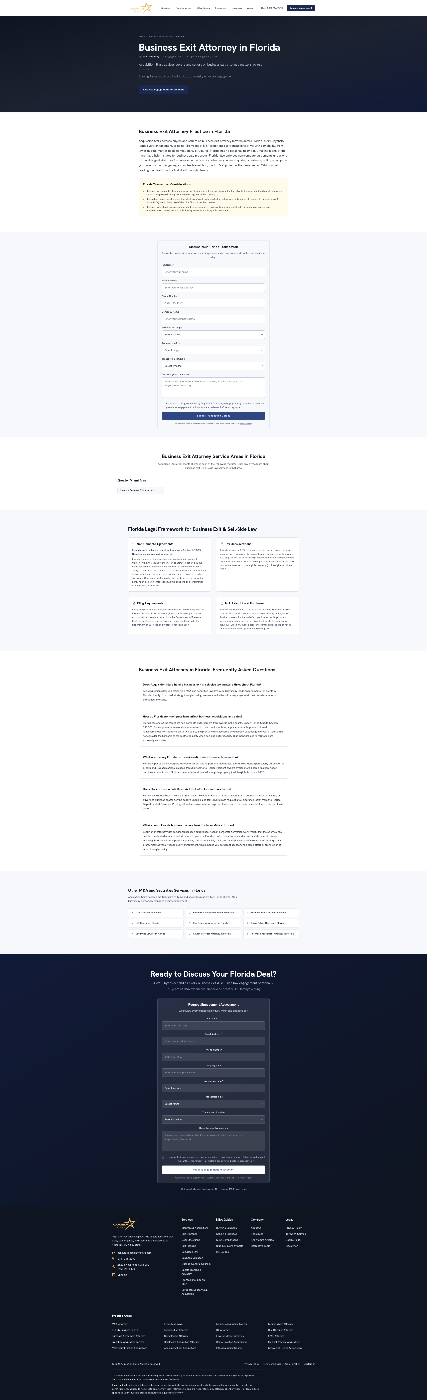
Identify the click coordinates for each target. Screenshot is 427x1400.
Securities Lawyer (173, 1324)
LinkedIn (122, 1274)
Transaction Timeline (173, 358)
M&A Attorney (120, 1324)
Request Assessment (301, 7)
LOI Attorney (223, 1330)
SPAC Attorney (276, 1336)
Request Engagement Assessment (163, 89)
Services (165, 7)
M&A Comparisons (227, 1240)
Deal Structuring (190, 1240)
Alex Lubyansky (151, 56)
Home (142, 36)
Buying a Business (226, 1228)
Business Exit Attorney (160, 36)
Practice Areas (183, 7)
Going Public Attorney (176, 1336)
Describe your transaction (176, 374)
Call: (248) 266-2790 (272, 7)
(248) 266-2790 (126, 1258)
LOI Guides (222, 1252)
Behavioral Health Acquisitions (285, 1348)
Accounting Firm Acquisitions (180, 1348)
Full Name (168, 264)
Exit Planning (188, 1246)
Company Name (170, 311)
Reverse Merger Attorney (230, 1336)
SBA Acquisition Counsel (229, 1348)
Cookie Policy (293, 1240)
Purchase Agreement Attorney (129, 1336)
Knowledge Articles (262, 1240)
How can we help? (172, 327)
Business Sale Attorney (280, 1324)
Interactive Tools (260, 1246)
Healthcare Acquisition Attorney (181, 1342)
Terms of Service (296, 1234)
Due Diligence (189, 1234)
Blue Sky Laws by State (229, 1246)
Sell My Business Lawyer (125, 1330)
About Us (256, 1228)
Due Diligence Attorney (281, 1330)
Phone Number (170, 296)
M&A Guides (203, 7)
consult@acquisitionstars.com (134, 1252)
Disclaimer (292, 1246)
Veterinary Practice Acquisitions (129, 1348)
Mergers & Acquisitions (194, 1228)
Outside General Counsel (196, 1264)
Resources (220, 7)
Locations (237, 7)
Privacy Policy (246, 423)
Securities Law (189, 1252)
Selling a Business (226, 1234)
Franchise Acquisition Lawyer (128, 1342)
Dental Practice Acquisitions (231, 1342)
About (250, 7)
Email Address (170, 280)
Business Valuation (192, 1258)
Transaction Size (171, 343)
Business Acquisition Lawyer (231, 1324)
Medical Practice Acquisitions (284, 1342)
